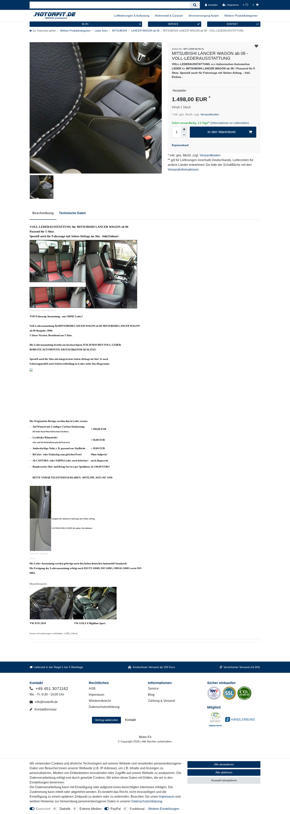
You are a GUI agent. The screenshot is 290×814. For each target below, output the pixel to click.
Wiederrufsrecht (100, 700)
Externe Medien (91, 808)
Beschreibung (43, 213)
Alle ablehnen (223, 772)
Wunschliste (256, 46)
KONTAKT (232, 24)
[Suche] (195, 5)
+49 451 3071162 (51, 688)
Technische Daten (72, 213)
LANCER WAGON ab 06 (145, 30)
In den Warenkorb (222, 132)
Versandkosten (209, 114)
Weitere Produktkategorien (241, 15)
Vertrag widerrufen (106, 720)
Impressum (96, 694)
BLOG (85, 24)
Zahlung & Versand (161, 700)
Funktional (137, 808)
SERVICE (173, 24)
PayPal (115, 808)
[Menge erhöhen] (184, 129)
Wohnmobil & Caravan (169, 15)
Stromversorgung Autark (203, 15)
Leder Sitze (101, 30)
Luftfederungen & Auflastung (131, 15)
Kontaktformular (45, 709)
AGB (92, 688)
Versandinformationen (183, 169)
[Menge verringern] (184, 135)
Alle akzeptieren (224, 764)
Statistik (64, 808)
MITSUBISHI (119, 30)
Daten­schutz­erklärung (146, 801)
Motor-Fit (145, 737)
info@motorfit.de (46, 702)
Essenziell (43, 808)
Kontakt (130, 720)
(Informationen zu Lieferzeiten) (229, 122)
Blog (151, 694)
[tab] (43, 213)
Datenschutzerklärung (104, 707)
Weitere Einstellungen (163, 808)
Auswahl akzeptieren (224, 780)
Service (153, 688)
